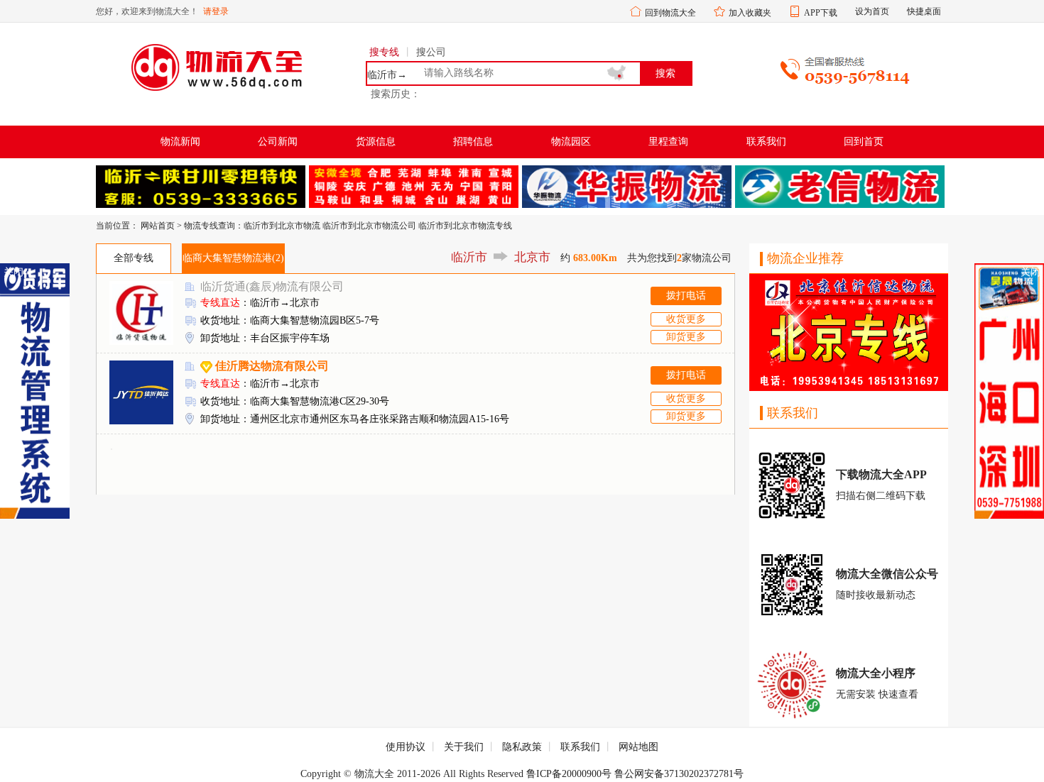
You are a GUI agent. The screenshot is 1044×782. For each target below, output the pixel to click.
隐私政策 (522, 747)
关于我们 (464, 747)
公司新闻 (278, 141)
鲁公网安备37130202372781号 (679, 774)
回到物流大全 (670, 13)
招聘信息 (473, 141)
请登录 (216, 11)
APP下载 (820, 13)
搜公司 (431, 52)
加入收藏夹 (750, 13)
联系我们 (766, 141)
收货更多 (686, 319)
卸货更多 (686, 336)
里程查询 (668, 141)
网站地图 (638, 747)
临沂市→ (387, 75)
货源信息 (376, 141)
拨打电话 (686, 295)
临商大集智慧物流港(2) (233, 258)
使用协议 (405, 747)
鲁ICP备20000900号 (568, 774)
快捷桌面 (924, 11)
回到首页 (863, 141)
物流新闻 (180, 141)
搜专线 (384, 52)
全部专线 (133, 258)
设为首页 (872, 11)
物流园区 (571, 141)
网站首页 (158, 226)
